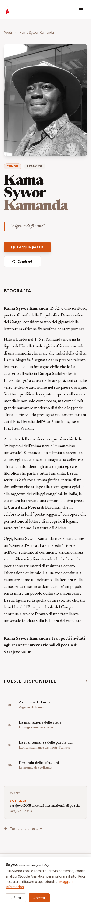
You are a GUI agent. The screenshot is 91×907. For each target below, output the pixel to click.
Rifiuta (15, 898)
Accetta (39, 898)
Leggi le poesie (27, 247)
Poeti (8, 32)
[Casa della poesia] (7, 9)
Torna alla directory (23, 828)
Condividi (22, 261)
